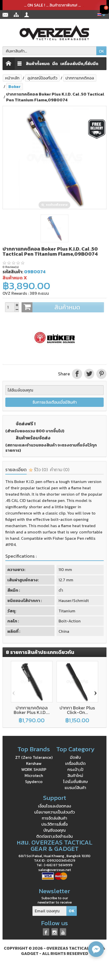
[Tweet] (89, 374)
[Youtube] (63, 932)
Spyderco (34, 781)
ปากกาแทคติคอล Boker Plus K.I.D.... (32, 710)
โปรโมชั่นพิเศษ (75, 781)
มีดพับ (75, 757)
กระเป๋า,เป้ (75, 769)
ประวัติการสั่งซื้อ (54, 824)
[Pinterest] (100, 374)
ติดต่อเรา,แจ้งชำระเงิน (54, 836)
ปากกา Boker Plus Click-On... (77, 710)
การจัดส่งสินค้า (54, 818)
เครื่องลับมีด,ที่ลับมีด (79, 64)
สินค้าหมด (67, 307)
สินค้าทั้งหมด (38, 64)
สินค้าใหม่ (75, 775)
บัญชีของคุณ (54, 830)
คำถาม (59, 469)
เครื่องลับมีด (75, 763)
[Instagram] (54, 932)
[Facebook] (46, 932)
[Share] (77, 374)
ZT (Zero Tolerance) (33, 757)
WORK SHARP (33, 769)
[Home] (8, 63)
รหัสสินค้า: (13, 272)
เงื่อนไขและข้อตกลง (54, 806)
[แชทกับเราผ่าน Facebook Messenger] (96, 949)
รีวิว (40, 469)
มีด (55, 64)
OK (101, 51)
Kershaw (34, 763)
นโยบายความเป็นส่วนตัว (54, 812)
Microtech (34, 775)
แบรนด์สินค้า (75, 788)
